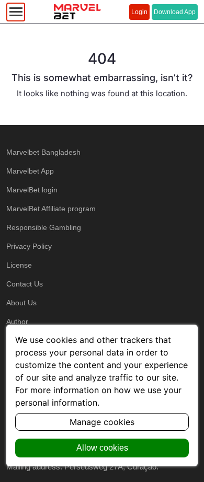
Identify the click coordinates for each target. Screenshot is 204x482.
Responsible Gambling (43, 227)
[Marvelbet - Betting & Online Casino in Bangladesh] (77, 12)
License (19, 265)
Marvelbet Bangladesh (43, 152)
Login (139, 12)
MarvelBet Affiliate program (51, 208)
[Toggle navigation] (15, 12)
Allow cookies (102, 447)
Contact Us (24, 284)
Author (17, 321)
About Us (21, 303)
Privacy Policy (29, 246)
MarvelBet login (32, 190)
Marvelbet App (30, 171)
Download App (175, 12)
